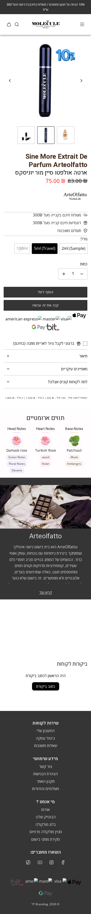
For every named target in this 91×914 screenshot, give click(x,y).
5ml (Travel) (44, 248)
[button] (10, 80)
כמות (83, 264)
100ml (22, 248)
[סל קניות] (9, 24)
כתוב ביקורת (45, 686)
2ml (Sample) (73, 248)
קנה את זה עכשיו (46, 305)
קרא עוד (45, 592)
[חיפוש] (16, 24)
